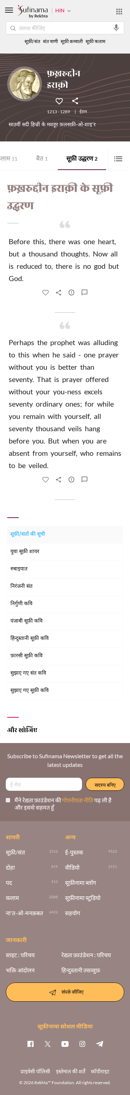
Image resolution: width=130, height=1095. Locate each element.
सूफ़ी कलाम (95, 41)
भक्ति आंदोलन (20, 970)
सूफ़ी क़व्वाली (72, 41)
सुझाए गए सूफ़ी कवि (29, 690)
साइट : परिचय (20, 955)
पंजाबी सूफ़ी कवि (26, 621)
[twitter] (47, 1043)
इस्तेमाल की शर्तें (70, 1071)
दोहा (10, 867)
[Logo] (32, 12)
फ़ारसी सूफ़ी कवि (26, 656)
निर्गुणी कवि (21, 603)
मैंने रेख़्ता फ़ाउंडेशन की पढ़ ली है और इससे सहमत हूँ (63, 804)
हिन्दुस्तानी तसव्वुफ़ (80, 970)
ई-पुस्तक (74, 852)
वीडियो (72, 867)
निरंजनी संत (21, 586)
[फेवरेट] (59, 100)
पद (9, 883)
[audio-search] (116, 28)
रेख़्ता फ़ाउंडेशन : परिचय (86, 955)
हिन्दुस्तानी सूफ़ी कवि (29, 638)
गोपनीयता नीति (78, 800)
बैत (42, 159)
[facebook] (30, 1043)
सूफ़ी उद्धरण (82, 159)
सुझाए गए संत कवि (28, 673)
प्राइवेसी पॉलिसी (35, 1071)
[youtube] (65, 1043)
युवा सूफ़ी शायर (24, 551)
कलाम (12, 898)
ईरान (83, 112)
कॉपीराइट (100, 1071)
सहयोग (72, 913)
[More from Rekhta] (119, 11)
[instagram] (82, 1043)
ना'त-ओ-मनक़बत (24, 913)
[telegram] (99, 1043)
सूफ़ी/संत (32, 41)
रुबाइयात (18, 569)
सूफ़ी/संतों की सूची (27, 534)
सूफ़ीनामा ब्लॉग (80, 883)
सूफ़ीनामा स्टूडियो (82, 898)
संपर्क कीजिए (72, 991)
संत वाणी (50, 41)
